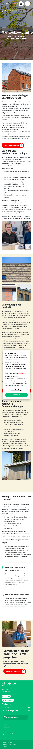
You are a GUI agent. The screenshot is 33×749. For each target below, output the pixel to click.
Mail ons (7, 696)
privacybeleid (22, 373)
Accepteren (16, 395)
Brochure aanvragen (12, 717)
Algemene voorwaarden (9, 744)
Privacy (5, 746)
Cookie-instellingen (16, 390)
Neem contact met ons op (13, 671)
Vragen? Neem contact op (11, 145)
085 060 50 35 (9, 700)
